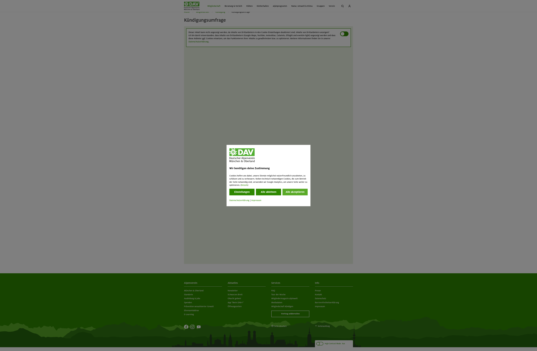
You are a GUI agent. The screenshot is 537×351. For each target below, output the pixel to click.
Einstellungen (242, 192)
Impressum (256, 200)
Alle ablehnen (268, 192)
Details (244, 185)
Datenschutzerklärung (239, 200)
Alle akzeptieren (295, 192)
